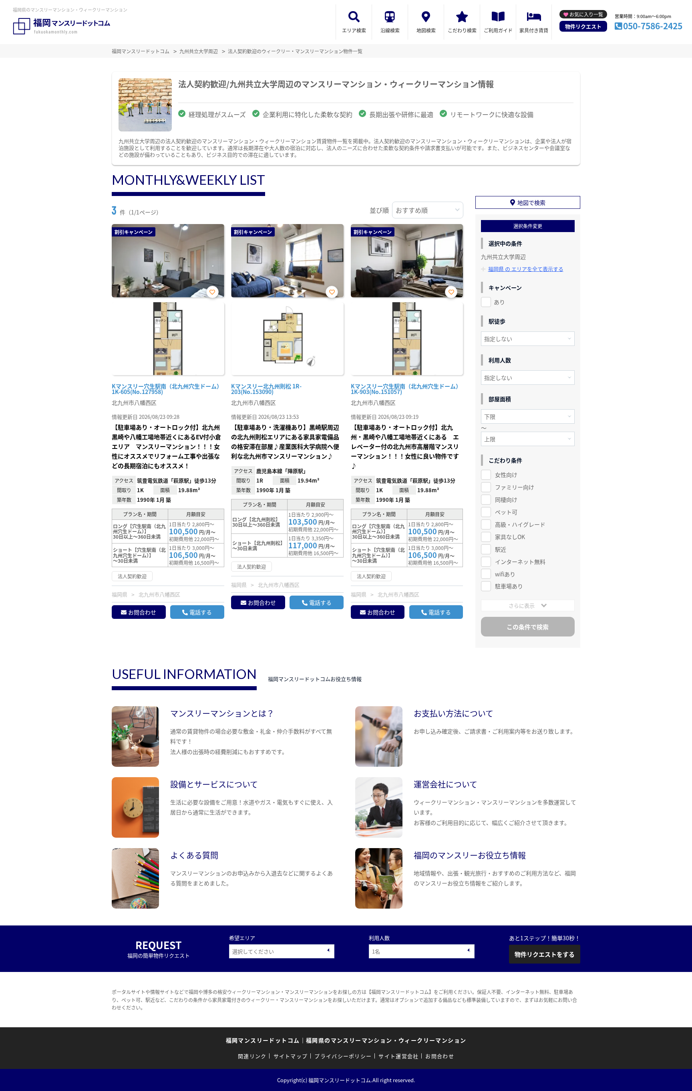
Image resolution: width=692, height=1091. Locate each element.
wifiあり (505, 574)
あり (499, 302)
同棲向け (506, 499)
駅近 (500, 549)
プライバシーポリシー (343, 1056)
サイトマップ (291, 1056)
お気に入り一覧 (586, 14)
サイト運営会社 (398, 1056)
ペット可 (506, 512)
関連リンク (252, 1056)
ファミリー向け (514, 487)
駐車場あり (509, 586)
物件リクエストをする (545, 954)
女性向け (506, 475)
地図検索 (426, 30)
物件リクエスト (583, 26)
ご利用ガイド (498, 30)
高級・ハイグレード (520, 524)
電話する (200, 612)
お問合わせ (142, 612)
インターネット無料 (520, 562)
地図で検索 (531, 202)
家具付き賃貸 (533, 30)
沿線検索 (390, 30)
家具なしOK (510, 537)
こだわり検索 (462, 30)
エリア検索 (354, 30)
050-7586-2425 (652, 26)
